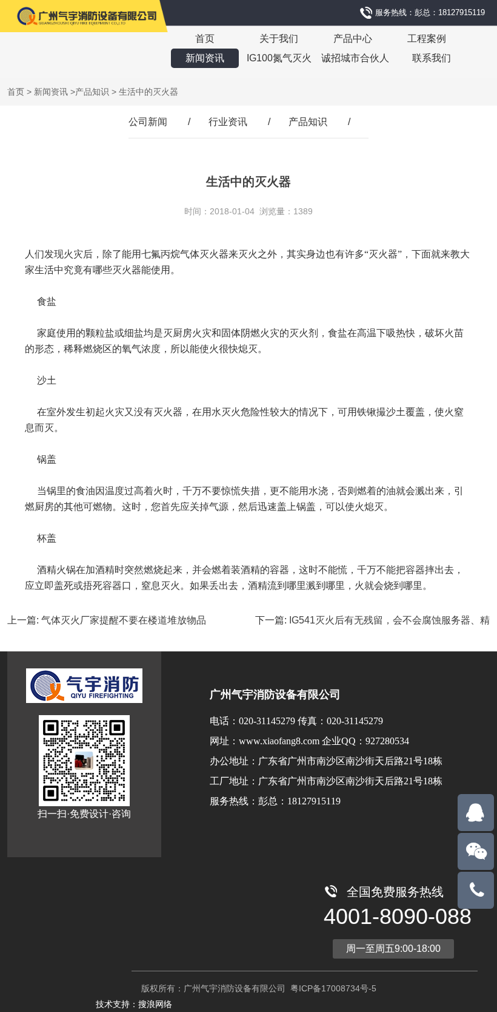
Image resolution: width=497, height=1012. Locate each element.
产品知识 (92, 92)
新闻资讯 (204, 58)
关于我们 (278, 38)
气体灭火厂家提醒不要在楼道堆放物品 (123, 620)
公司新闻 (147, 122)
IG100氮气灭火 (279, 58)
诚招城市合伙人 (355, 58)
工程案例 (426, 38)
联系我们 (431, 58)
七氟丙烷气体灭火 (180, 254)
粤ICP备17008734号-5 (332, 988)
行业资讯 (227, 122)
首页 (205, 38)
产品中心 (352, 38)
